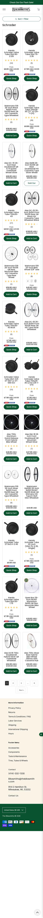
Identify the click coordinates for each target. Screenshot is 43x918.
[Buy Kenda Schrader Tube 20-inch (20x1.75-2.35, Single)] (31, 528)
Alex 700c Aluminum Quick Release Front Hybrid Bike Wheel (11, 438)
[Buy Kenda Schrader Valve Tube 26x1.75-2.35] (31, 38)
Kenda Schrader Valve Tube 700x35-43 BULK (11, 324)
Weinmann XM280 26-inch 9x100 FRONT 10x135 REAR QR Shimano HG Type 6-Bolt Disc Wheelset (31, 492)
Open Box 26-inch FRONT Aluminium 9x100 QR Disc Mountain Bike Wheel (31, 602)
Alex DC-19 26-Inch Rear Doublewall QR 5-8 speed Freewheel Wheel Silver (11, 168)
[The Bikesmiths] (21, 9)
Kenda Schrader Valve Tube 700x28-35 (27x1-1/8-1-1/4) (31, 381)
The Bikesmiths (8, 816)
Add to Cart (11, 135)
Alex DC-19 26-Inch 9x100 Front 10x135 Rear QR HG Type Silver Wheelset (31, 325)
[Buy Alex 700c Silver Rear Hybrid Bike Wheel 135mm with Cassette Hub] (31, 640)
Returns (11, 712)
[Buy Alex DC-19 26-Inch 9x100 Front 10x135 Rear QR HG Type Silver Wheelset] (31, 309)
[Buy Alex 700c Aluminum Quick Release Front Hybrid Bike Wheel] (11, 422)
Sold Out (31, 183)
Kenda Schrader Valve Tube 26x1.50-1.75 (11, 600)
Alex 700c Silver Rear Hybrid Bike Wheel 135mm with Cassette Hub (31, 657)
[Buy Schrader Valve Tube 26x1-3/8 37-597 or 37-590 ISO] (11, 365)
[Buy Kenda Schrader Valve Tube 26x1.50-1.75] (11, 585)
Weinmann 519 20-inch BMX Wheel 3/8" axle (31, 267)
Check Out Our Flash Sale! (21, 2)
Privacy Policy (14, 708)
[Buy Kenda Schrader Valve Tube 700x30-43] (11, 198)
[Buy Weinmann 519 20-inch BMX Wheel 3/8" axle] (31, 253)
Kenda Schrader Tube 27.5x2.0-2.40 (11, 542)
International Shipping (18, 729)
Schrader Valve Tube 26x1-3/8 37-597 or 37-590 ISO (11, 380)
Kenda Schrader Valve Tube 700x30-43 (11, 213)
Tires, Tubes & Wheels (18, 760)
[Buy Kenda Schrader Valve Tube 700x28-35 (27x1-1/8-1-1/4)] (31, 365)
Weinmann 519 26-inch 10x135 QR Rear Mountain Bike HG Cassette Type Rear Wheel (11, 271)
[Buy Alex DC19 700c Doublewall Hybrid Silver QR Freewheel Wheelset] (11, 640)
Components (14, 752)
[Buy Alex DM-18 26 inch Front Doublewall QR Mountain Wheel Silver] (31, 422)
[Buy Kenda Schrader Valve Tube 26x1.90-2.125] (11, 38)
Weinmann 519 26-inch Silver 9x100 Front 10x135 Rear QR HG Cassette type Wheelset (11, 491)
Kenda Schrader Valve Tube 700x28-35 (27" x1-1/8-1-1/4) (31, 109)
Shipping (12, 725)
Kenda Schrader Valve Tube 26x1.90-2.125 (11, 53)
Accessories (13, 748)
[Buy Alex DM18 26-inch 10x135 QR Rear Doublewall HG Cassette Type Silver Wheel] (31, 151)
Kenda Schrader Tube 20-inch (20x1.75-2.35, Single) (32, 544)
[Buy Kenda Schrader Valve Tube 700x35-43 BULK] (11, 309)
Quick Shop (11, 78)
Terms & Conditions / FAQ (19, 716)
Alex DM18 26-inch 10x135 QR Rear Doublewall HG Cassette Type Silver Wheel (31, 168)
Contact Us (13, 796)
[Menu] (4, 9)
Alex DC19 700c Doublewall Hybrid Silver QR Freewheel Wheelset (11, 657)
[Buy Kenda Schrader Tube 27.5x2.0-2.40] (11, 528)
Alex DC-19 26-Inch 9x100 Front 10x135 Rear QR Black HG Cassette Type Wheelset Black (31, 215)
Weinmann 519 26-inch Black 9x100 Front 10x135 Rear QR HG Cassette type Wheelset (11, 110)
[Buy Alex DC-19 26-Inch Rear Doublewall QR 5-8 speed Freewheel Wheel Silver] (11, 151)
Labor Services (15, 721)
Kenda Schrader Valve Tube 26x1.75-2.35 (31, 53)
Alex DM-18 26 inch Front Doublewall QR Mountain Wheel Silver (32, 438)
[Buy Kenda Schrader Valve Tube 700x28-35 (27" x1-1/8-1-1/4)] (31, 93)
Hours (11, 733)
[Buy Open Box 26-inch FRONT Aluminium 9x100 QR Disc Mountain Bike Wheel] (31, 585)
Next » (21, 690)
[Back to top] (37, 912)
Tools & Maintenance (17, 756)
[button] (39, 9)
